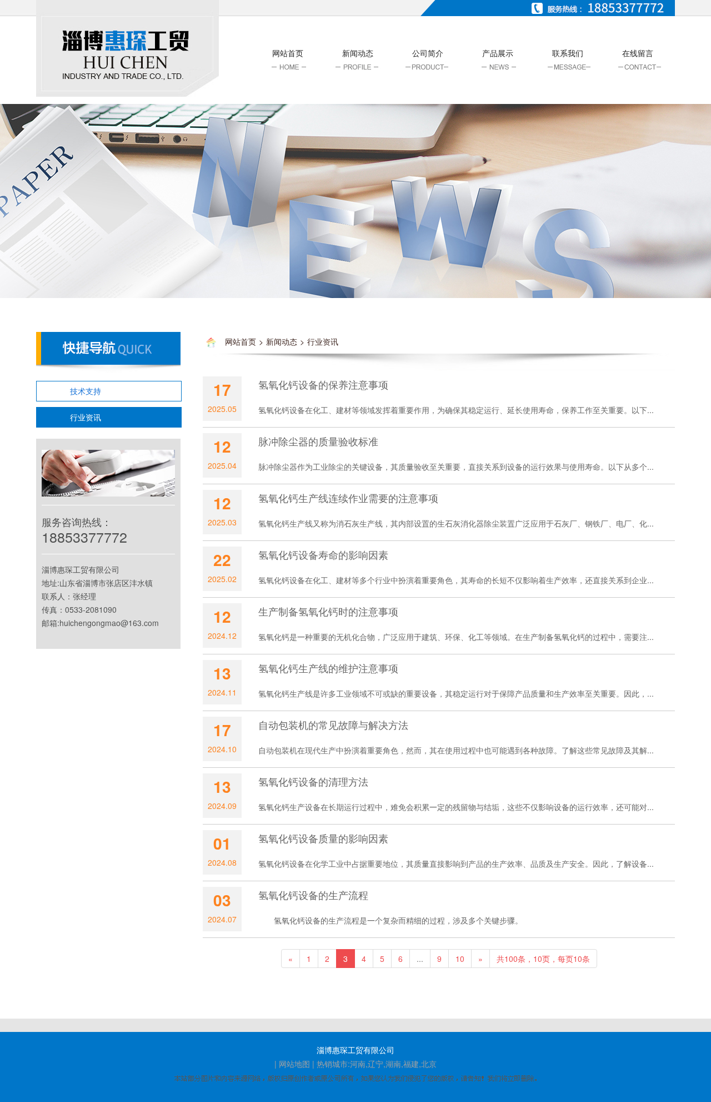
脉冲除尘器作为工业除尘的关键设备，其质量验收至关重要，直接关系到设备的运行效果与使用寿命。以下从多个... (456, 466)
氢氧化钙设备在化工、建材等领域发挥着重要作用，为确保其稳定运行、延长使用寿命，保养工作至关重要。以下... (456, 409)
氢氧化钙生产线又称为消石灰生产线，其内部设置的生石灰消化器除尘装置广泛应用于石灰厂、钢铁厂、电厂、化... (456, 523)
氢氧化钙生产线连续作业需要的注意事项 (348, 497)
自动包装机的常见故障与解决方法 (333, 724)
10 (459, 958)
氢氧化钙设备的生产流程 (313, 894)
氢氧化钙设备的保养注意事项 (323, 384)
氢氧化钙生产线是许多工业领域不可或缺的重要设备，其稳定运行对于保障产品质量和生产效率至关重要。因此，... (456, 693)
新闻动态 (357, 52)
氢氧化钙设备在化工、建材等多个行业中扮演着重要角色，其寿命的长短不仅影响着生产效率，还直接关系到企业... (456, 579)
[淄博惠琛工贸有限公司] (127, 47)
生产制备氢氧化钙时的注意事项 (328, 611)
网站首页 (287, 52)
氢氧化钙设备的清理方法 (313, 781)
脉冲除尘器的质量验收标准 (318, 441)
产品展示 (497, 52)
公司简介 (427, 52)
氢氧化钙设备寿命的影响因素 (323, 554)
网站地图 (294, 1063)
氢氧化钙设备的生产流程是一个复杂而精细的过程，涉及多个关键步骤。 (390, 920)
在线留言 (637, 52)
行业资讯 (85, 417)
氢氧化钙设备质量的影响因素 (323, 838)
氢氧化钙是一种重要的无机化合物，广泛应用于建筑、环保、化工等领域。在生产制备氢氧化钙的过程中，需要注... (456, 636)
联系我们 (567, 52)
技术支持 (85, 390)
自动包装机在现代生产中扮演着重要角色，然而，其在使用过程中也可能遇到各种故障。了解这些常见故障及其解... (456, 750)
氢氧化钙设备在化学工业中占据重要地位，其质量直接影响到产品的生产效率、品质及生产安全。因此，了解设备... (456, 863)
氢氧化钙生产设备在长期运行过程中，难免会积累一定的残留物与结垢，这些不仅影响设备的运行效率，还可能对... (456, 806)
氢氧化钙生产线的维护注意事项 (328, 668)
